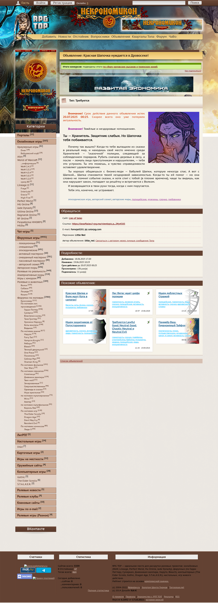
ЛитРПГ (22, 435)
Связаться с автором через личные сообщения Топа (125, 240)
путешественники (167, 333)
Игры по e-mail (27, 509)
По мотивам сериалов (32, 371)
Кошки (24, 294)
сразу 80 (25, 182)
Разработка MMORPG (29, 222)
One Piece (29, 353)
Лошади (25, 291)
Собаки (24, 288)
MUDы (21, 225)
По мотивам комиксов (32, 426)
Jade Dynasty (24, 208)
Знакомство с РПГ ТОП (149, 596)
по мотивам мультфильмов (34, 405)
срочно (163, 199)
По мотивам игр (29, 411)
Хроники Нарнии (33, 322)
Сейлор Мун (30, 359)
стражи (162, 307)
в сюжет (169, 335)
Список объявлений (71, 361)
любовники (174, 199)
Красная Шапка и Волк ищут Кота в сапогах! (77, 296)
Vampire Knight (32, 340)
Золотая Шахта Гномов (154, 587)
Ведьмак (28, 328)
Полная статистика (98, 590)
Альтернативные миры (30, 274)
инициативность (119, 307)
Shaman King (31, 362)
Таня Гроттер (30, 319)
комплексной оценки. (157, 581)
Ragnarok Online (27, 215)
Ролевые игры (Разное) (33, 516)
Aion (20, 156)
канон (161, 335)
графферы (137, 337)
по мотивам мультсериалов (35, 395)
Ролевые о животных (30, 282)
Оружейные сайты (29, 466)
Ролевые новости (29, 490)
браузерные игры (27, 147)
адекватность (183, 304)
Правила (130, 596)
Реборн (28, 343)
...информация (28, 163)
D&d (20, 446)
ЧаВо (172, 37)
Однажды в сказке (33, 389)
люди (187, 302)
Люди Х (28, 429)
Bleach (27, 346)
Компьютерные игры (31, 472)
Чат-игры (23, 232)
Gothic (21, 477)
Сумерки (28, 313)
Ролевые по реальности (31, 271)
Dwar (23, 150)
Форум (161, 37)
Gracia (24, 194)
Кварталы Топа (143, 37)
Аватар (27, 402)
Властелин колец (33, 316)
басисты (69, 305)
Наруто (28, 334)
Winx (26, 399)
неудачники (182, 333)
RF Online (23, 218)
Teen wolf (29, 380)
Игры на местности (30, 459)
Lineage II (23, 185)
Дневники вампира (34, 377)
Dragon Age (30, 417)
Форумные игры (28, 238)
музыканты (71, 307)
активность (138, 304)
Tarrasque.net (176, 587)
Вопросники (100, 37)
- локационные (26, 243)
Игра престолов (32, 392)
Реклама (169, 596)
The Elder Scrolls (32, 414)
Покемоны (29, 356)
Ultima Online (25, 211)
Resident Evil (30, 423)
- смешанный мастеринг (31, 257)
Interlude (25, 191)
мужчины (153, 199)
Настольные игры (29, 442)
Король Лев (30, 408)
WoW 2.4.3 (26, 166)
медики (115, 342)
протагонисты (165, 331)
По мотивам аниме (30, 331)
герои (175, 331)
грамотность (118, 302)
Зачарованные (31, 383)
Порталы (23, 135)
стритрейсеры (119, 340)
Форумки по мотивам (30, 297)
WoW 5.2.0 (26, 179)
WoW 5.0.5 (26, 176)
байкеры (130, 340)
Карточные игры (28, 453)
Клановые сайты (28, 503)
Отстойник (81, 37)
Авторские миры (27, 267)
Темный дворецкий (34, 349)
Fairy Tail (28, 337)
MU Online (23, 204)
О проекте (118, 596)
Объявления (120, 37)
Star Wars (29, 368)
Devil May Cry (30, 420)
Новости (64, 37)
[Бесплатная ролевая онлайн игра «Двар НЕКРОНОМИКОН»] (162, 30)
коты (76, 305)
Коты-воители (31, 325)
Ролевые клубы (27, 497)
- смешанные (25, 246)
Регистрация (62, 3)
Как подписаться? (193, 71)
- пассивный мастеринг (31, 260)
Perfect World (25, 200)
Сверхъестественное (34, 386)
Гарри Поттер (31, 310)
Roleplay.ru (134, 587)
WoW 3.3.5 (26, 169)
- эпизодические (27, 250)
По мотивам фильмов (32, 365)
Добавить (49, 37)
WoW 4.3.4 (26, 173)
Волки (24, 285)
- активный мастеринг (30, 253)
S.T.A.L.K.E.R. (24, 484)
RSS (177, 596)
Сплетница (29, 374)
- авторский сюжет (28, 264)
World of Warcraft (27, 160)
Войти (40, 3)
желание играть (132, 302)
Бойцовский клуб (30, 153)
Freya (23, 188)
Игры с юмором (26, 278)
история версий (155, 599)
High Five (25, 198)
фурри (82, 305)
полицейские (139, 199)
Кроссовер (26, 301)
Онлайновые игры (29, 142)
